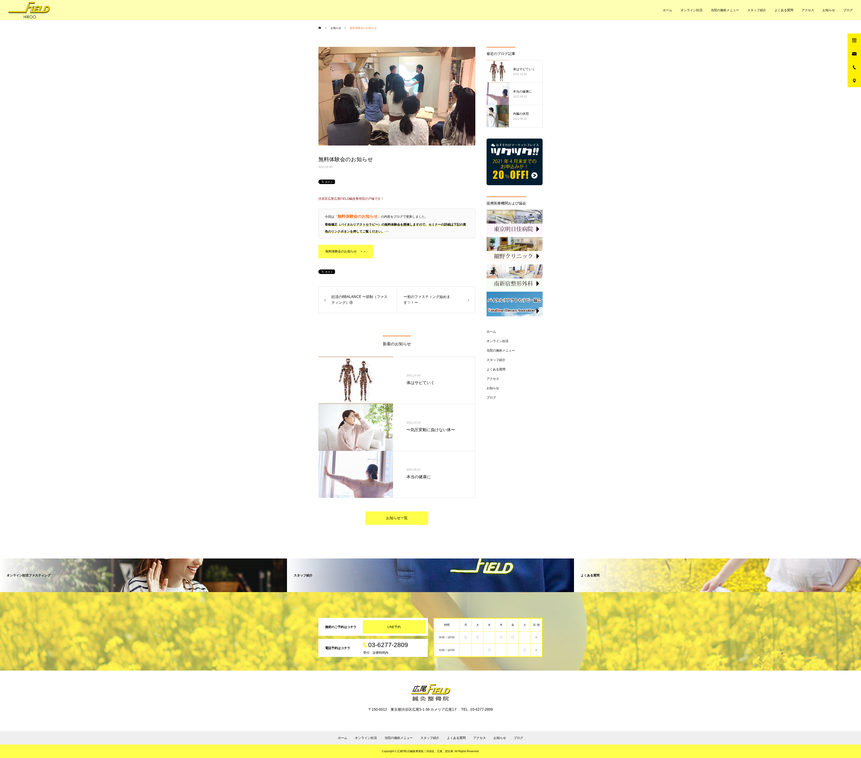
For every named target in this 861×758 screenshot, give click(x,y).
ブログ (848, 10)
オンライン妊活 (691, 10)
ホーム (667, 10)
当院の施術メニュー (725, 10)
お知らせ (828, 10)
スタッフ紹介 (756, 10)
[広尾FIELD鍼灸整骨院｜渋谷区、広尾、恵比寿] (29, 10)
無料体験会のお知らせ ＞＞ (345, 251)
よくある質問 (783, 10)
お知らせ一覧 (397, 518)
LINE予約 (394, 627)
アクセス (808, 10)
